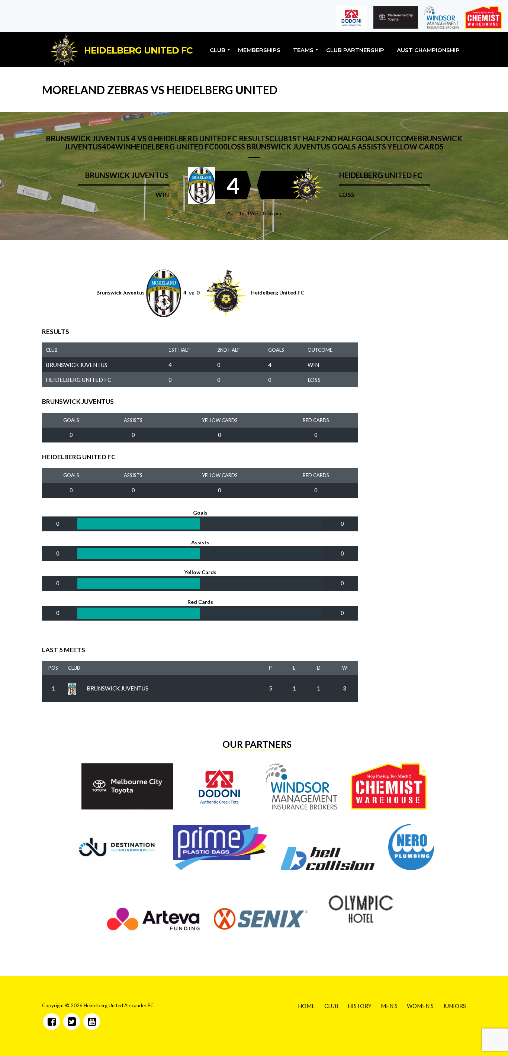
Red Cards (316, 420)
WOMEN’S (420, 1005)
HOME (306, 1005)
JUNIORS (454, 1005)
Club (74, 668)
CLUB (331, 1005)
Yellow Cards (220, 420)
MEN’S (389, 1005)
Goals (71, 420)
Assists (133, 420)
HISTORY (360, 1005)
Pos (53, 668)
